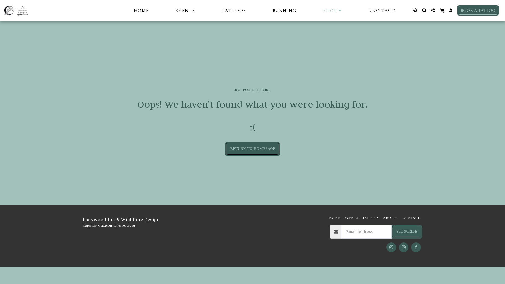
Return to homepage (252, 148)
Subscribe (406, 231)
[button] (424, 10)
